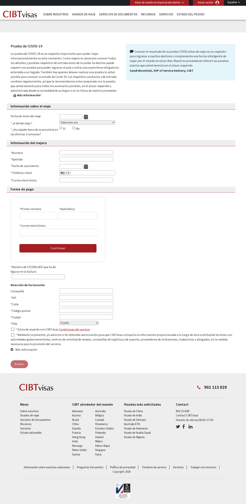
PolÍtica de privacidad (122, 467)
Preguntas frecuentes (90, 467)
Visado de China (133, 411)
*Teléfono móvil (21, 173)
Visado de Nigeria (134, 437)
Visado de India (133, 415)
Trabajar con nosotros (203, 467)
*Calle (15, 304)
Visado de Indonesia (136, 429)
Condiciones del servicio (74, 329)
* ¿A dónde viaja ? (21, 123)
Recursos (148, 14)
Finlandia (100, 433)
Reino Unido (79, 450)
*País (14, 324)
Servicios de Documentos (118, 14)
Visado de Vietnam (135, 420)
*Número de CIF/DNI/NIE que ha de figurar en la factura (33, 269)
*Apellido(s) (67, 209)
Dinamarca (101, 424)
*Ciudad (16, 317)
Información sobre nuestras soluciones (47, 467)
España (76, 429)
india (75, 441)
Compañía (17, 291)
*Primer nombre (30, 209)
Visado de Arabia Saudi (137, 433)
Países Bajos (102, 446)
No (78, 129)
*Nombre (17, 153)
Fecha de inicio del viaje (26, 116)
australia (100, 411)
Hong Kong (79, 437)
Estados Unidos (104, 429)
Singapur (100, 450)
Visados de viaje (84, 14)
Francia (76, 433)
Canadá (99, 420)
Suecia (76, 455)
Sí (64, 129)
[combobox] (65, 173)
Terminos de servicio (154, 467)
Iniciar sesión (205, 3)
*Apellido (17, 159)
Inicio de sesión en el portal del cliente (157, 3)
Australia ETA (132, 424)
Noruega (77, 446)
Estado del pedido (190, 14)
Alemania (77, 411)
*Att (13, 298)
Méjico (99, 441)
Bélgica (99, 415)
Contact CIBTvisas (187, 415)
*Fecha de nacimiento (25, 166)
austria (76, 415)
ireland (99, 437)
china (75, 424)
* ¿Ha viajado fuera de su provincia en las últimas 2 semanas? (34, 132)
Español (232, 2)
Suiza (98, 455)
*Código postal (20, 311)
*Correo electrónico (24, 180)
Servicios (166, 14)
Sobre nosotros (55, 14)
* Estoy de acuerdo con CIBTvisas (37, 329)
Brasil (75, 420)
